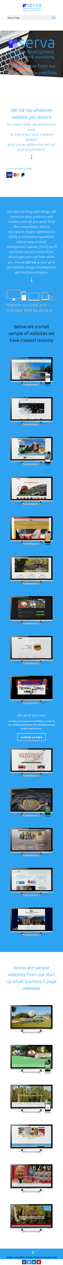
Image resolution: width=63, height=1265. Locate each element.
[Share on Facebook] (24, 1263)
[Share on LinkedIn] (34, 1263)
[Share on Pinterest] (39, 1263)
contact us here (31, 737)
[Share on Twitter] (29, 1263)
